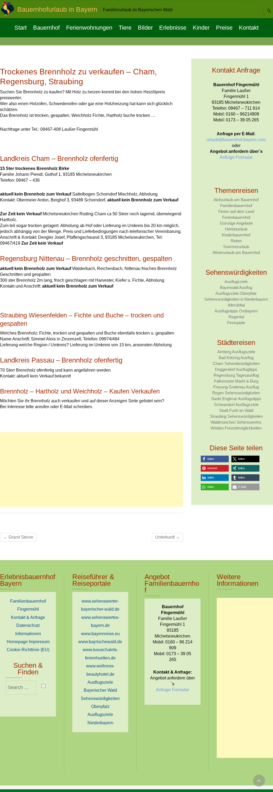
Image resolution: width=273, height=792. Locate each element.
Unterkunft (167, 537)
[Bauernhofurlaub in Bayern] (8, 9)
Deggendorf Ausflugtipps (236, 369)
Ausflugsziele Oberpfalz (236, 293)
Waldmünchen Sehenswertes (236, 422)
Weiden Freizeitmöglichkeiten (236, 428)
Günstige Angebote (236, 223)
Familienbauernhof (236, 205)
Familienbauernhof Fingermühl (28, 605)
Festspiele (236, 322)
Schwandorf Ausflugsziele (236, 404)
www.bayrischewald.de (100, 641)
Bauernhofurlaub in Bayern (57, 9)
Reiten (236, 240)
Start (20, 27)
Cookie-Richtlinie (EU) (28, 649)
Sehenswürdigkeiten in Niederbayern (236, 299)
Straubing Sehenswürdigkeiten (236, 416)
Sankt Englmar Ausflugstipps (236, 398)
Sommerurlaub (236, 246)
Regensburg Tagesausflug (236, 375)
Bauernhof (46, 27)
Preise (224, 27)
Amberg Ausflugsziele (236, 351)
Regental (236, 317)
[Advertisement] (91, 469)
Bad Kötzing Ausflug (236, 357)
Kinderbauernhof (236, 235)
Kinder (201, 27)
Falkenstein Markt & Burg (236, 381)
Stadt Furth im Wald (236, 410)
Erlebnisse (172, 27)
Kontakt (249, 27)
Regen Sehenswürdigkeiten (236, 393)
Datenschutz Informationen (28, 629)
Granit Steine (18, 537)
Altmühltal (236, 305)
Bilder (145, 27)
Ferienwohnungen (89, 27)
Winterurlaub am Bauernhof (236, 252)
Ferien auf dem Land (236, 211)
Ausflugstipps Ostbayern (236, 311)
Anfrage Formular (236, 157)
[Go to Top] (259, 781)
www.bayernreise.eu (100, 633)
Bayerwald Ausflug (236, 287)
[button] (215, 459)
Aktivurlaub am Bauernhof (236, 199)
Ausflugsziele (236, 281)
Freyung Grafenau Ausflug (236, 387)
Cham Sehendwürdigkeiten (236, 363)
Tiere (125, 27)
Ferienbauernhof (236, 217)
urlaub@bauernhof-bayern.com (236, 139)
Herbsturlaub (236, 229)
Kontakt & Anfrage (28, 617)
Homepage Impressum (28, 641)
